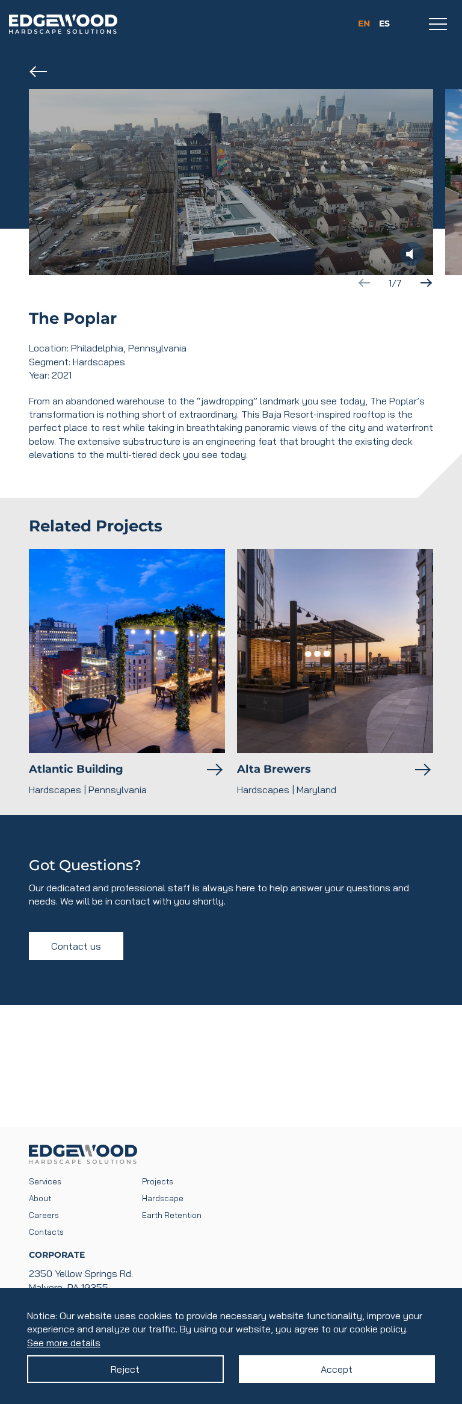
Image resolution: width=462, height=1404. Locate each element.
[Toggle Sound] (412, 254)
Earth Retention (172, 1215)
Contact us (76, 946)
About (40, 1198)
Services (45, 1181)
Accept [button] (337, 1369)
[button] (426, 283)
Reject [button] (125, 1369)
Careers (44, 1215)
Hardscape (162, 1198)
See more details (63, 1343)
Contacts (46, 1232)
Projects (157, 1181)
